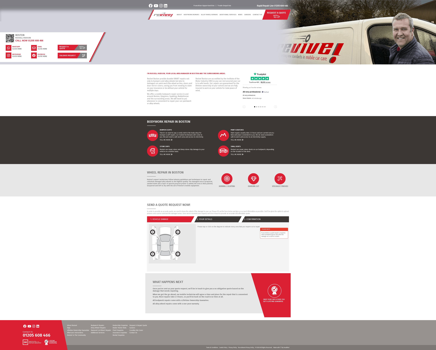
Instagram (16, 54)
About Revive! (72, 325)
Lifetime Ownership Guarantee (78, 330)
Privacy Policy (233, 347)
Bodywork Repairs (97, 325)
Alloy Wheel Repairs (98, 328)
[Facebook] (151, 6)
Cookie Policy (223, 347)
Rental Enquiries (119, 335)
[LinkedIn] (165, 6)
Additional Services (98, 333)
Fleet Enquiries (118, 330)
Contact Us (257, 15)
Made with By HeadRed (281, 347)
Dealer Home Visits (119, 328)
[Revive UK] (163, 14)
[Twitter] (156, 6)
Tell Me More (165, 140)
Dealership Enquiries (120, 325)
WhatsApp (16, 47)
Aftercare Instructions (75, 333)
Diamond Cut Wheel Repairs (101, 330)
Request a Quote (63, 48)
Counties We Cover (136, 330)
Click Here (17, 49)
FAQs (68, 328)
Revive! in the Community (76, 335)
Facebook (41, 54)
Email (40, 47)
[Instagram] (161, 6)
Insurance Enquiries (120, 333)
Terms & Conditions (212, 347)
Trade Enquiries (224, 6)
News (240, 15)
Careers (247, 15)
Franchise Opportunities (204, 6)
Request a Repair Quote (138, 325)
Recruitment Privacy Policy (246, 347)
